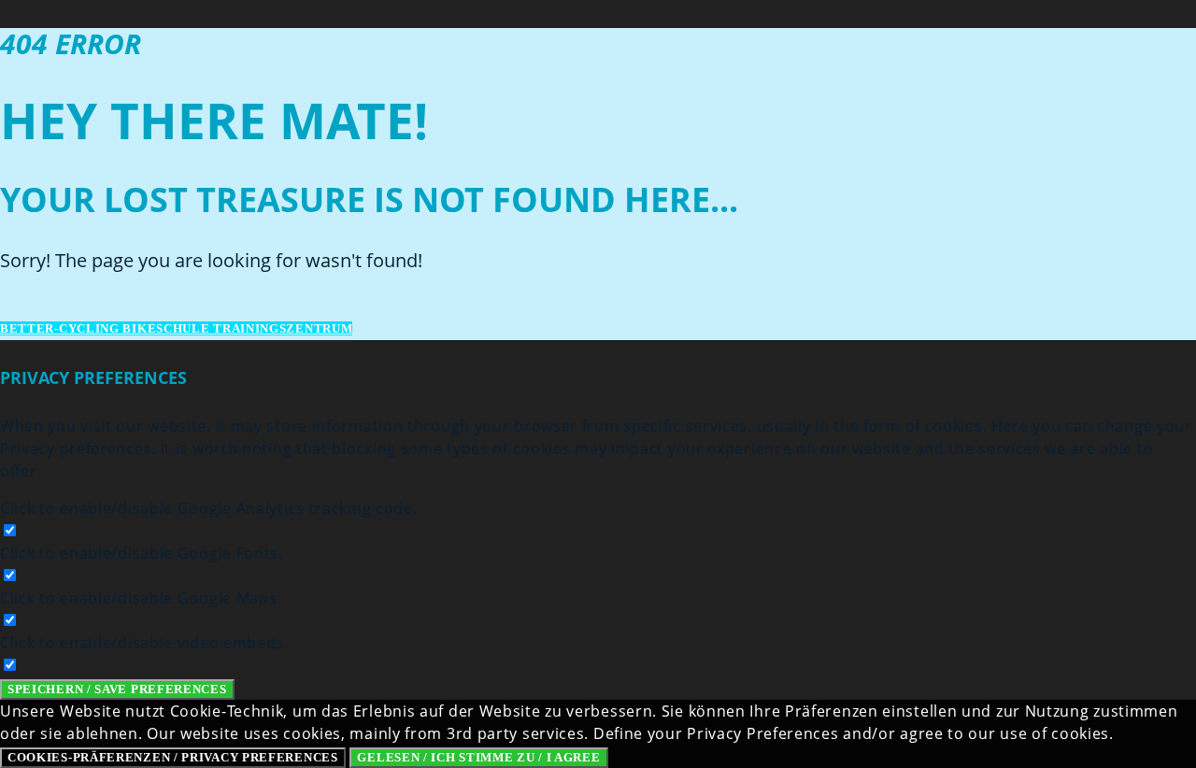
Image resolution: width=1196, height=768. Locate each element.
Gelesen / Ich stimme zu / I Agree (478, 757)
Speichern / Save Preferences (117, 689)
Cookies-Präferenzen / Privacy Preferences (172, 757)
